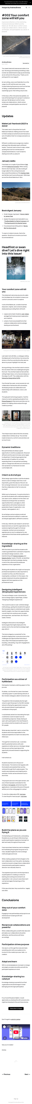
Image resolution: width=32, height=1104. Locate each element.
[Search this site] (26, 7)
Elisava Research (7, 401)
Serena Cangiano (18, 556)
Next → (27, 1074)
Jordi (22, 314)
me (7, 316)
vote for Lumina (15, 1019)
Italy (26, 164)
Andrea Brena (6, 62)
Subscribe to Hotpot (16, 1008)
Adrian (27, 314)
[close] (30, 2)
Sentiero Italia (25, 173)
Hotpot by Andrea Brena (11, 7)
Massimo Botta (6, 558)
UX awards (12, 785)
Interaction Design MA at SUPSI (11, 378)
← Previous (6, 1074)
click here (22, 794)
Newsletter (26, 63)
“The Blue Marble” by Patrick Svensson (15, 221)
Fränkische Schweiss (13, 166)
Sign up (16, 1099)
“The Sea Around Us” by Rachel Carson (15, 223)
